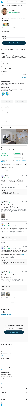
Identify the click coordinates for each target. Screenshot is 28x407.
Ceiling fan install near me (6, 378)
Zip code (4, 36)
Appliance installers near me (6, 376)
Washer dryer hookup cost (6, 346)
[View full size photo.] (8, 136)
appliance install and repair (12, 5)
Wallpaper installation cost (6, 353)
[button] (4, 11)
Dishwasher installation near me (7, 381)
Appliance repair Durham (5, 362)
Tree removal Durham (5, 365)
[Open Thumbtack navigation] (3, 2)
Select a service (5, 31)
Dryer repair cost (4, 351)
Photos (11, 49)
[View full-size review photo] (3, 216)
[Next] (15, 302)
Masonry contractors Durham (6, 367)
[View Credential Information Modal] (8, 309)
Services (7, 49)
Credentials (22, 49)
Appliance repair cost (5, 349)
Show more (3, 355)
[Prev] (12, 302)
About (2, 49)
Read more (23, 77)
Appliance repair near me (6, 374)
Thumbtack (3, 5)
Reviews (16, 49)
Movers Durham (4, 360)
